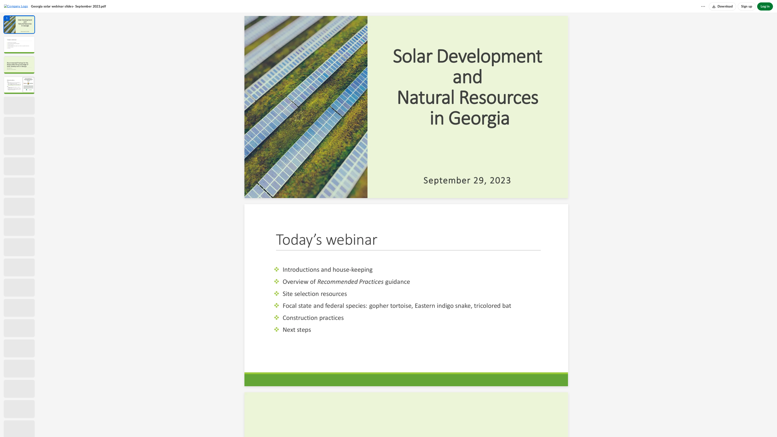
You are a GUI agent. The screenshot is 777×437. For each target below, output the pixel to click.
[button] (19, 24)
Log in (765, 6)
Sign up (746, 6)
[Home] (16, 6)
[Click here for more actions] (703, 6)
